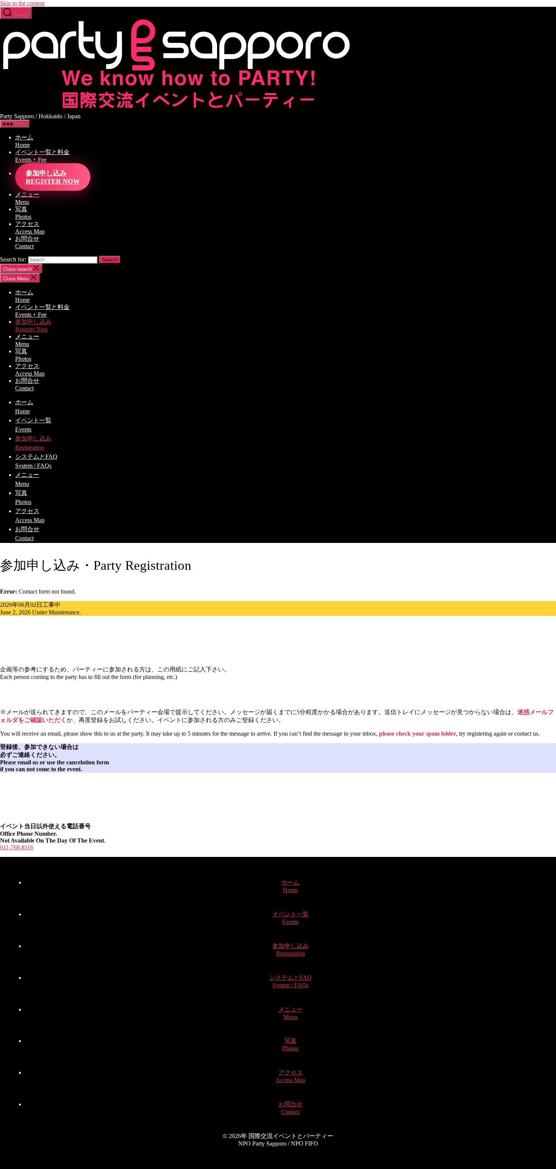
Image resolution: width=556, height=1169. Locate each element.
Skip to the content (22, 3)
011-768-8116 (16, 847)
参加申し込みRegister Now (53, 177)
